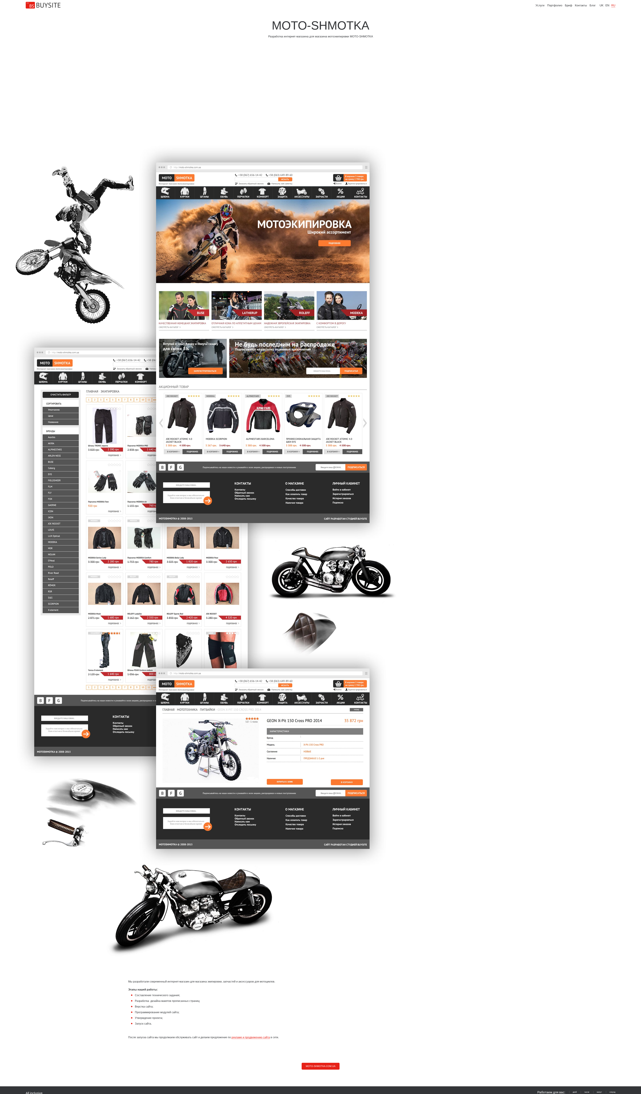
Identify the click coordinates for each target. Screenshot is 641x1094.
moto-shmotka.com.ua (320, 1066)
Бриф (568, 5)
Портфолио (554, 5)
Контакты (581, 5)
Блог (593, 5)
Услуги (540, 5)
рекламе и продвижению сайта (251, 1037)
